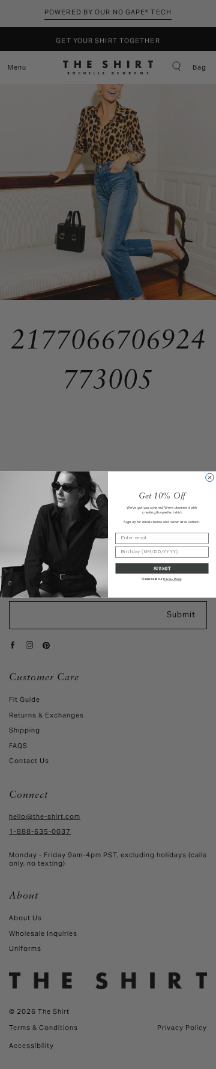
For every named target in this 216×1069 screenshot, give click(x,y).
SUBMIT (162, 568)
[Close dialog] (210, 477)
